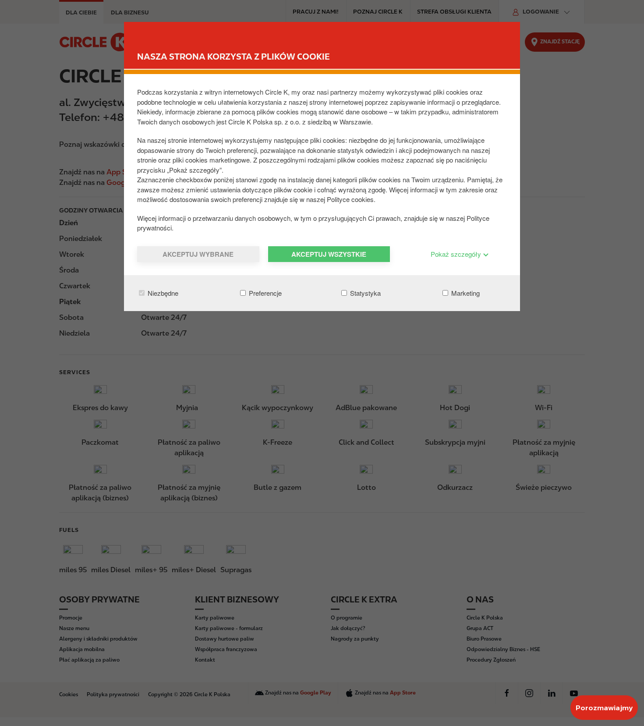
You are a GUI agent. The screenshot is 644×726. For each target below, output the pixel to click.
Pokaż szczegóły (457, 254)
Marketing (464, 292)
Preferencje (264, 292)
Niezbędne (162, 292)
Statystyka (364, 292)
